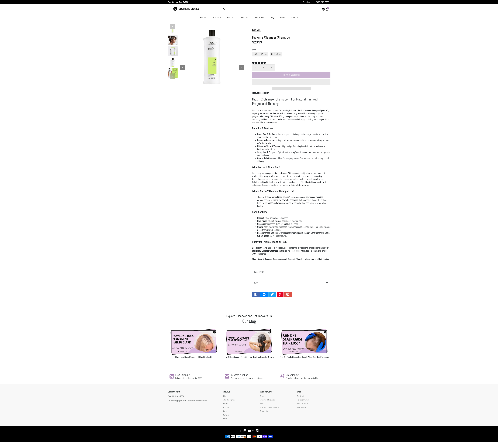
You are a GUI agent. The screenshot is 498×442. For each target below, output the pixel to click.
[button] (259, 62)
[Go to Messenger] (264, 294)
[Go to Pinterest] (280, 294)
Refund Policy (301, 407)
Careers (225, 404)
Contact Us (264, 411)
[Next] (172, 76)
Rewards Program (303, 400)
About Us (294, 17)
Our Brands (300, 396)
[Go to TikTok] (253, 431)
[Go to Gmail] (288, 294)
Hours (225, 411)
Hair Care (217, 17)
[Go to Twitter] (272, 294)
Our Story (226, 415)
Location (226, 407)
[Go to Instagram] (245, 431)
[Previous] (172, 26)
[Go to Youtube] (249, 431)
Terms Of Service (302, 404)
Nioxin (256, 30)
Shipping (263, 396)
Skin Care (244, 17)
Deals (282, 17)
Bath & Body (259, 17)
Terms (262, 404)
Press (225, 419)
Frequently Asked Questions (269, 407)
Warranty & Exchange (267, 400)
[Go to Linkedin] (257, 431)
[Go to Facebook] (256, 294)
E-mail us (306, 2)
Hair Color (231, 17)
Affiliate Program (229, 400)
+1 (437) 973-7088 (321, 2)
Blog (272, 17)
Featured (203, 17)
